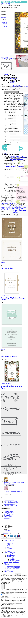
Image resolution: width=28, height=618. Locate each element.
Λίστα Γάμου (7, 134)
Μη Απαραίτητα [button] (4, 605)
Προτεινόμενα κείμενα (9, 500)
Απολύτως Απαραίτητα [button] (6, 593)
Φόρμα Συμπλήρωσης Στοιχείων (11, 92)
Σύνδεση (3, 14)
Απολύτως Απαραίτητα (7, 595)
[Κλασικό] (10, 451)
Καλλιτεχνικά (10, 543)
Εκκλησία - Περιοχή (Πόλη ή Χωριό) (12, 131)
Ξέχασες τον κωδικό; (6, 17)
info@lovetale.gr (7, 530)
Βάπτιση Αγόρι (10, 554)
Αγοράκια (12, 82)
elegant (19, 205)
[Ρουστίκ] (10, 402)
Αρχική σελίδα (4, 58)
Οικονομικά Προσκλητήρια (10, 505)
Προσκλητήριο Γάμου (6, 208)
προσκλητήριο (22, 207)
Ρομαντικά (9, 548)
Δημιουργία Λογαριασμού (11, 4)
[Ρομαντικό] (10, 414)
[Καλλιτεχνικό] (10, 463)
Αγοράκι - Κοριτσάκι (15, 85)
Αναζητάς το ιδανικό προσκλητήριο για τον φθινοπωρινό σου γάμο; (14, 483)
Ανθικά (8, 541)
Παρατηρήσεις (7, 176)
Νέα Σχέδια (9, 551)
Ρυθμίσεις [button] (7, 582)
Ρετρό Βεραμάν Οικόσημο (9, 356)
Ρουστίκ (8, 549)
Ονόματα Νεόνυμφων (9, 112)
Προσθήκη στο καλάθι (6, 200)
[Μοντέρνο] (11, 438)
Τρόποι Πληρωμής (8, 514)
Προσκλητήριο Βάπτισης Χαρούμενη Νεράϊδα (19, 210)
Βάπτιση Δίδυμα (10, 556)
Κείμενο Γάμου (7, 169)
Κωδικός (3, 11)
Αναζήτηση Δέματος (8, 511)
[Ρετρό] (9, 426)
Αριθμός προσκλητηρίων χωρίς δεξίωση (13, 139)
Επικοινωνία (6, 518)
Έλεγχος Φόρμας (8, 188)
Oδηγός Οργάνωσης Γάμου (10, 501)
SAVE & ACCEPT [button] (5, 616)
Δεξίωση (6, 137)
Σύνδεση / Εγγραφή (8, 571)
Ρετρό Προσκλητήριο (9, 210)
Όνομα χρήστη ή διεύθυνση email (9, 7)
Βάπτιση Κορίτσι (11, 555)
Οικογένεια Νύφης (8, 118)
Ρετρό (12, 58)
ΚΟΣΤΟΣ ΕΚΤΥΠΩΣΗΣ (10, 184)
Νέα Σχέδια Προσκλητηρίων (13, 567)
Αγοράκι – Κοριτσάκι (15, 560)
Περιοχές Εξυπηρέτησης (9, 504)
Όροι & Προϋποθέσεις (9, 512)
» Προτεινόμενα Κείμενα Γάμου (8, 203)
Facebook (3, 22)
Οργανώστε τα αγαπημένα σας (11, 502)
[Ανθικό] (11, 475)
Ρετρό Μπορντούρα (7, 268)
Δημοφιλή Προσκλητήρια (13, 568)
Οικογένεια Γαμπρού (9, 121)
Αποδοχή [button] (3, 582)
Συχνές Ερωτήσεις (8, 516)
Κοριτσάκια (12, 83)
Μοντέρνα (9, 545)
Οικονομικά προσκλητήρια (12, 207)
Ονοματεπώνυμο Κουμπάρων (11, 124)
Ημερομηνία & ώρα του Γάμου (11, 128)
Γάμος (9, 58)
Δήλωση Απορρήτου (8, 515)
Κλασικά (9, 544)
